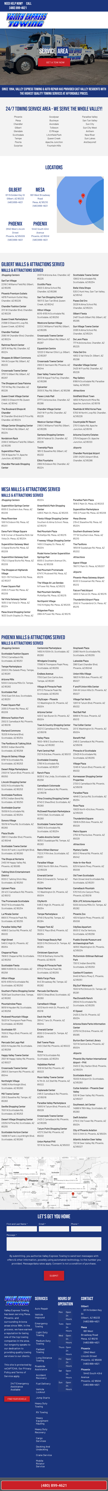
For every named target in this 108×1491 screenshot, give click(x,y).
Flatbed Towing (40, 1351)
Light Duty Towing (42, 1334)
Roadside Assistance (41, 1368)
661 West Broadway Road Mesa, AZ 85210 (40, 199)
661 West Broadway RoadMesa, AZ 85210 (89, 1334)
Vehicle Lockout (40, 1391)
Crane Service (44, 1455)
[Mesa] (40, 179)
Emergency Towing (41, 1325)
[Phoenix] (15, 214)
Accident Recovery (41, 1376)
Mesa (40, 190)
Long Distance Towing (44, 1359)
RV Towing (42, 1412)
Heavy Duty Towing (41, 1405)
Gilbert (15, 190)
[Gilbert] (15, 179)
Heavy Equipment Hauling (42, 1420)
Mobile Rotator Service (40, 1463)
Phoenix (15, 224)
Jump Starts (43, 1397)
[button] (83, 196)
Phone (74, 1224)
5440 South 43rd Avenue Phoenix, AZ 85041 (40, 232)
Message (11, 1235)
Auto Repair (41, 1308)
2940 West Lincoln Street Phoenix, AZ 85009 (15, 232)
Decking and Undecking (43, 1448)
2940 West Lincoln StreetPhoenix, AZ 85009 (91, 1356)
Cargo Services (41, 1439)
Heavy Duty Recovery (41, 1431)
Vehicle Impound (40, 1316)
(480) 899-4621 (18, 8)
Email (42, 1224)
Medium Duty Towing (43, 1342)
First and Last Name (17, 1224)
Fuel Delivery (43, 1383)
